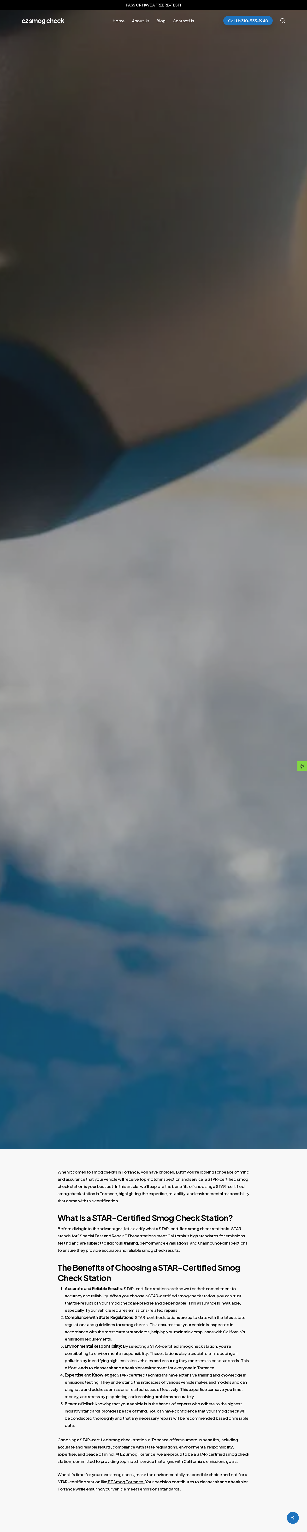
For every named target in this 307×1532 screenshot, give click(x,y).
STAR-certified (222, 1179)
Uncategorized (153, 582)
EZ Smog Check (43, 20)
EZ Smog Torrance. (126, 1481)
